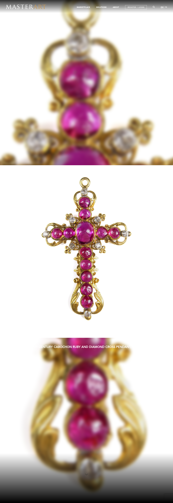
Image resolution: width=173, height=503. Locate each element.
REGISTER (132, 7)
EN (162, 7)
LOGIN (141, 7)
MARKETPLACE (83, 7)
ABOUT (116, 7)
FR (166, 7)
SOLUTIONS (101, 7)
